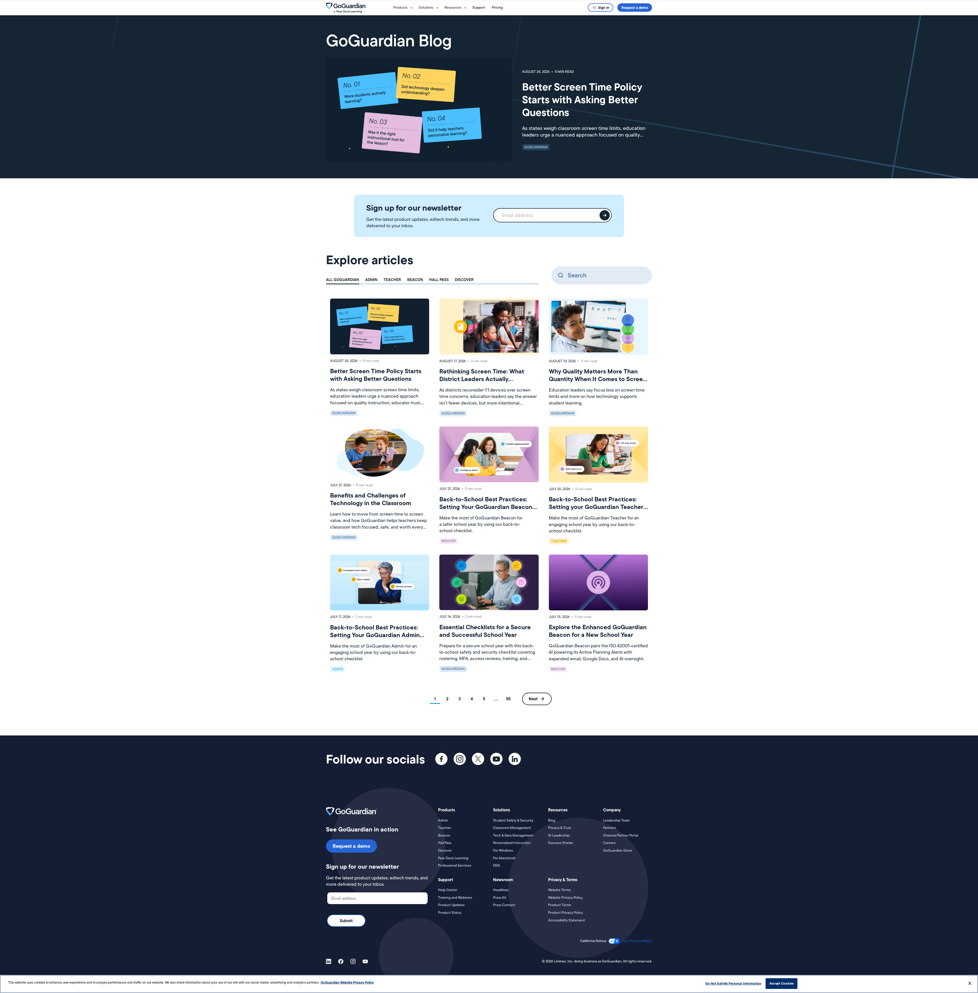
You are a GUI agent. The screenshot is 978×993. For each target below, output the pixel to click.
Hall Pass (444, 842)
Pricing (497, 7)
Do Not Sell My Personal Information (733, 983)
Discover (445, 850)
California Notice (593, 940)
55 (508, 699)
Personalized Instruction (512, 842)
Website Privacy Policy (565, 897)
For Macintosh (504, 858)
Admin (443, 820)
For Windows (503, 850)
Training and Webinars (455, 897)
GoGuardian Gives (617, 850)
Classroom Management (512, 827)
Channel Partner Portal (620, 835)
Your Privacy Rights (637, 940)
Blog (551, 820)
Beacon (444, 835)
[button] (404, 7)
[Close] (969, 983)
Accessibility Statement (566, 920)
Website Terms (559, 890)
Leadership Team (616, 820)
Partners (609, 827)
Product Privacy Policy (565, 912)
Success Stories (560, 842)
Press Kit (499, 897)
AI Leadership (558, 835)
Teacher (444, 827)
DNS (496, 865)
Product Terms (559, 905)
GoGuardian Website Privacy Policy (347, 982)
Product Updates (451, 905)
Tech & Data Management (513, 835)
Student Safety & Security (513, 820)
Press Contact (504, 905)
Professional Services (454, 865)
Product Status (449, 912)
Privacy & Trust (559, 827)
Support (478, 7)
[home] (358, 7)
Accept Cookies (781, 983)
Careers (609, 842)
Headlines (501, 890)
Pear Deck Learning (453, 858)
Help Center (447, 890)
